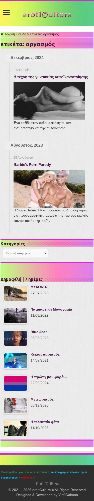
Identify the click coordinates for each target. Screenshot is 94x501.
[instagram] (46, 484)
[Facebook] (36, 484)
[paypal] (51, 484)
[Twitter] (41, 484)
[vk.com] (56, 484)
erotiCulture (42, 490)
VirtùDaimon (68, 495)
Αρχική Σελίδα (15, 34)
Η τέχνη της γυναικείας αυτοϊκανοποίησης (51, 77)
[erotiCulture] (47, 14)
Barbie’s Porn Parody (32, 164)
